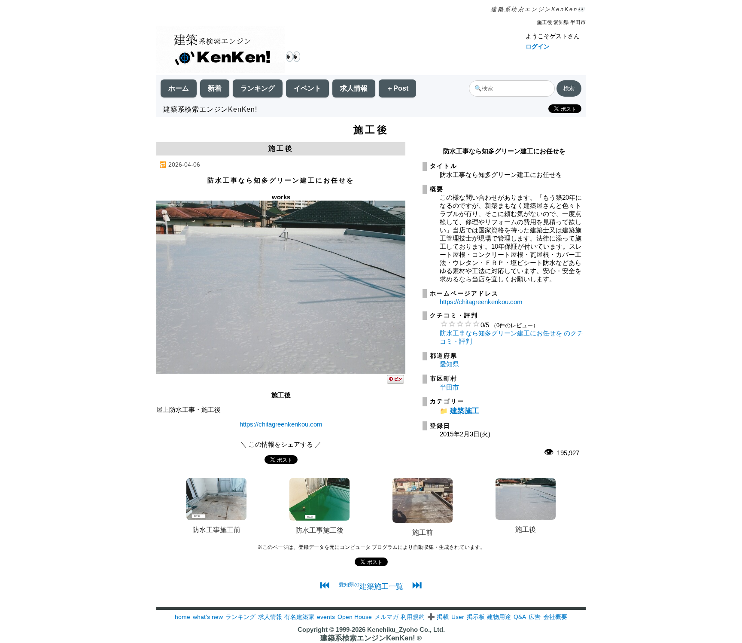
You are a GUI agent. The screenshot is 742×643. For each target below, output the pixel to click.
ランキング (257, 88)
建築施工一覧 (371, 586)
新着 (215, 88)
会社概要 (555, 616)
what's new (208, 616)
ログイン (538, 46)
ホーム (178, 88)
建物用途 (499, 616)
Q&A (520, 616)
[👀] (220, 50)
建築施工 (464, 410)
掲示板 (476, 616)
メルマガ (386, 616)
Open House (355, 616)
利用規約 (413, 616)
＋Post (397, 88)
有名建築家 (299, 616)
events (326, 616)
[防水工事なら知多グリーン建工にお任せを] (280, 371)
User (457, 616)
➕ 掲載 (438, 616)
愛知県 (449, 364)
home (182, 616)
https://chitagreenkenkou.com (281, 424)
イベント (307, 88)
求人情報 (354, 88)
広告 (535, 616)
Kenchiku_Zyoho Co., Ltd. (406, 629)
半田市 (449, 387)
